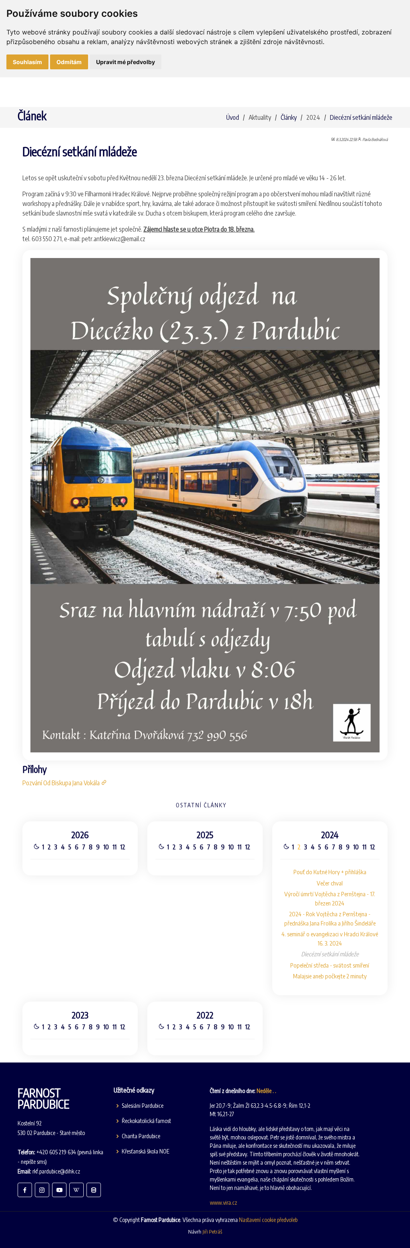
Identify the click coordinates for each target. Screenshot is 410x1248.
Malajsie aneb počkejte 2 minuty (330, 976)
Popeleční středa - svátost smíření (329, 965)
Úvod (232, 117)
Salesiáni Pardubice (142, 1106)
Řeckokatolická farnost (146, 1121)
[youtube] (59, 1190)
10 (106, 847)
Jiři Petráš (212, 1231)
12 (123, 847)
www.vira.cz (223, 1202)
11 (114, 847)
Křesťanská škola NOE (145, 1151)
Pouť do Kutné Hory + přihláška (329, 871)
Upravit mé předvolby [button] (125, 61)
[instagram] (42, 1190)
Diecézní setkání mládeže (361, 117)
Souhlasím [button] (27, 61)
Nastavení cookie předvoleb (268, 1219)
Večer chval (330, 883)
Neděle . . (266, 1090)
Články (289, 117)
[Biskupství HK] (93, 1190)
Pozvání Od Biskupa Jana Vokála (61, 783)
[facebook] (25, 1190)
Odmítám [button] (69, 61)
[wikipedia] (76, 1190)
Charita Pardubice (141, 1136)
